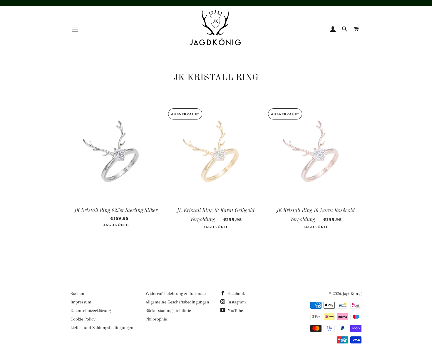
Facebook (235, 293)
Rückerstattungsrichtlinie (168, 310)
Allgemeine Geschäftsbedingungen (177, 302)
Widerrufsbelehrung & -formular (175, 293)
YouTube (235, 310)
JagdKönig (352, 293)
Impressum (81, 302)
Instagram (236, 302)
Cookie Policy (83, 319)
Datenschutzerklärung (91, 310)
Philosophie (156, 319)
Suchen (77, 293)
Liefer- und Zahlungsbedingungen (102, 327)
